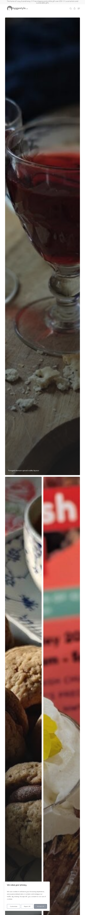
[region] (27, 896)
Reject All (27, 906)
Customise (13, 906)
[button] (79, 8)
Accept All (40, 906)
